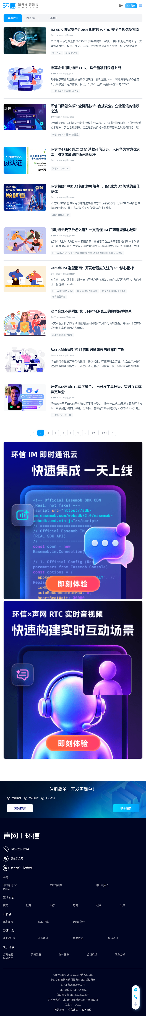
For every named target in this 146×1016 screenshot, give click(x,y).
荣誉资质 (36, 954)
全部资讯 (13, 18)
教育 (28, 905)
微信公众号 (17, 858)
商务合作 (16, 867)
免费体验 (20, 808)
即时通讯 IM (10, 885)
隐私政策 (73, 1009)
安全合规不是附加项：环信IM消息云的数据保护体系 (91, 311)
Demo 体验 (79, 921)
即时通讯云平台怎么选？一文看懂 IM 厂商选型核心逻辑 (94, 230)
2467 (94, 432)
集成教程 (78, 938)
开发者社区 (9, 938)
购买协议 (8, 958)
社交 (5, 905)
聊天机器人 (102, 885)
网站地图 (59, 1009)
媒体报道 (64, 954)
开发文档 (8, 921)
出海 (122, 905)
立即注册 (131, 5)
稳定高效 (33, 798)
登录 (121, 5)
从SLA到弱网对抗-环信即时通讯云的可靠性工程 (87, 350)
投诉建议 (28, 867)
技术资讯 (113, 938)
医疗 (52, 905)
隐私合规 (120, 954)
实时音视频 (56, 885)
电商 (75, 905)
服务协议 (87, 1009)
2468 (104, 432)
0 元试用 (50, 798)
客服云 (6, 889)
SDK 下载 (43, 921)
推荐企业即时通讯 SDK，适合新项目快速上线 (86, 68)
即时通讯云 (32, 18)
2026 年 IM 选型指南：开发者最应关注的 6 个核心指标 (92, 268)
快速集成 (16, 798)
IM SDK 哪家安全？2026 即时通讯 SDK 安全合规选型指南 (95, 30)
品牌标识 (92, 954)
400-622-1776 (20, 849)
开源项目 (52, 18)
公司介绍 (8, 954)
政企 (98, 905)
